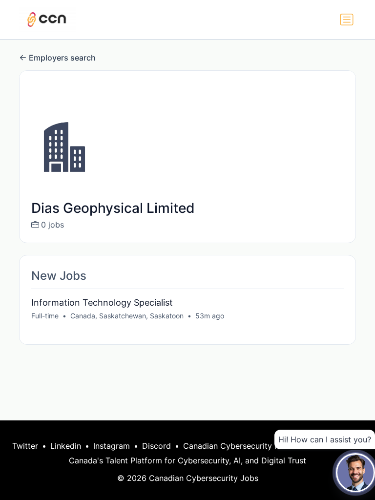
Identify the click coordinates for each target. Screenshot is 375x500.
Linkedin (65, 446)
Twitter (25, 446)
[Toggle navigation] (346, 19)
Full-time (45, 316)
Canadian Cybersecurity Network (244, 446)
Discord (156, 446)
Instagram (111, 446)
